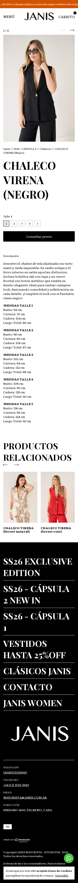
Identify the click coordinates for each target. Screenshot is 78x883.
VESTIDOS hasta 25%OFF (34, 649)
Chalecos (45, 149)
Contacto (27, 686)
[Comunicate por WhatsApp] (69, 858)
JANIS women (32, 702)
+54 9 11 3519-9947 (16, 785)
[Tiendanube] (16, 841)
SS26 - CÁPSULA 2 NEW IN (36, 594)
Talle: (7, 216)
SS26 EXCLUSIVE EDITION (37, 566)
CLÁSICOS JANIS (37, 670)
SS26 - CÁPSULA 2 (25, 149)
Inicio (6, 149)
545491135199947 (15, 772)
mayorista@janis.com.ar (25, 797)
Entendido (61, 875)
